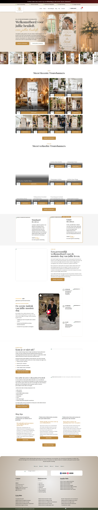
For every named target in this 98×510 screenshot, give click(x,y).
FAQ (59, 8)
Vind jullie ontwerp (37, 43)
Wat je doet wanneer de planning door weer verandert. (72, 422)
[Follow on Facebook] (61, 473)
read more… (26, 439)
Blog (56, 8)
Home (41, 8)
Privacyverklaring (42, 490)
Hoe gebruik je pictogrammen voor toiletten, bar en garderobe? (25, 424)
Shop (44, 8)
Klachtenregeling (42, 491)
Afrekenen (41, 487)
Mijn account (41, 484)
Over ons (40, 483)
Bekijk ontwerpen (22, 43)
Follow (64, 473)
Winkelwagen (41, 486)
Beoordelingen (51, 8)
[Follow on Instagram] (68, 473)
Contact (63, 8)
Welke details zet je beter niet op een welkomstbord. (49, 422)
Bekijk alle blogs (49, 445)
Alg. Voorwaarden (42, 489)
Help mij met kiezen (23, 371)
